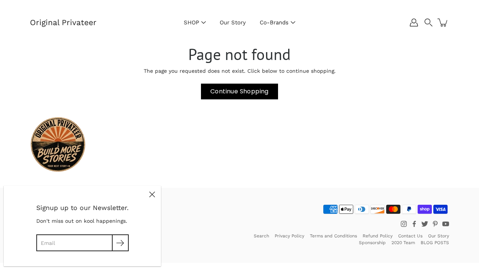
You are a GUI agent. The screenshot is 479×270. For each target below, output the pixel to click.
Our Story (233, 22)
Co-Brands (274, 22)
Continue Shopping (239, 91)
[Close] (152, 195)
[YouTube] (445, 224)
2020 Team (403, 242)
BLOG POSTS (435, 242)
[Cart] (443, 22)
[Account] (414, 22)
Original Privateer (63, 22)
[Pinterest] (435, 224)
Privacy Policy (289, 235)
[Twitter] (424, 224)
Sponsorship (372, 242)
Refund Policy (378, 235)
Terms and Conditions (333, 235)
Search (261, 235)
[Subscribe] (120, 242)
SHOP (191, 22)
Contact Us (410, 235)
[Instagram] (403, 224)
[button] (428, 22)
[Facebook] (414, 224)
